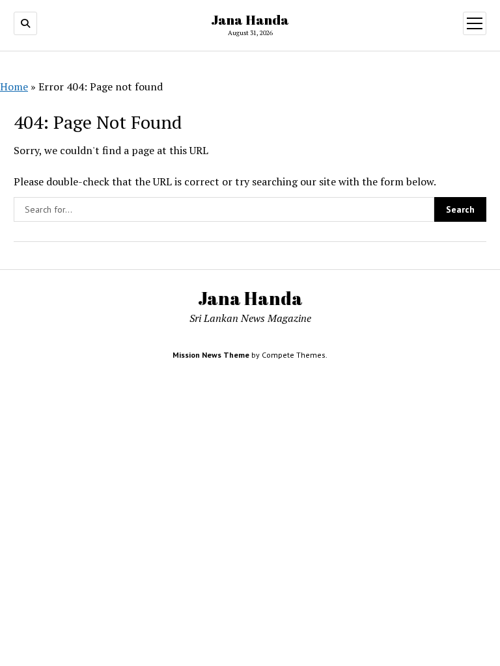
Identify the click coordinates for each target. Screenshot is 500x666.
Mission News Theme (211, 355)
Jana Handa (250, 19)
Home (14, 86)
